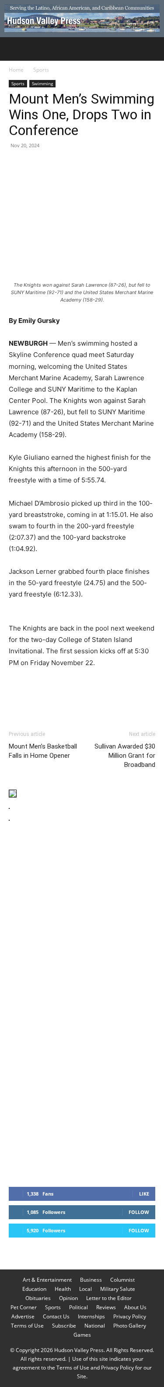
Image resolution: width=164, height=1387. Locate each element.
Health (63, 1289)
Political (78, 1307)
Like (144, 1193)
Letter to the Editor (109, 1298)
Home (16, 69)
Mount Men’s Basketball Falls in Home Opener (43, 750)
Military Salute (117, 1289)
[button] (15, 49)
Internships (91, 1316)
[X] (37, 165)
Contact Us (56, 1316)
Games (82, 1334)
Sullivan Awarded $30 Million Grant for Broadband (124, 755)
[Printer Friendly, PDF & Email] (112, 686)
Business (91, 1279)
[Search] (152, 49)
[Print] (118, 165)
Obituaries (38, 1298)
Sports (41, 69)
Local (85, 1289)
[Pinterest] (57, 165)
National (94, 1325)
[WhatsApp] (78, 165)
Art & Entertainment (47, 1279)
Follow (139, 1212)
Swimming (42, 83)
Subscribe (64, 1325)
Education (34, 1289)
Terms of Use (27, 1325)
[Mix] (138, 165)
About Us (135, 1307)
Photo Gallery (129, 1325)
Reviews (106, 1307)
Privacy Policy (129, 1316)
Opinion (68, 1298)
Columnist (122, 1279)
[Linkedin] (98, 165)
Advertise (23, 1316)
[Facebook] (17, 165)
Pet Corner (23, 1307)
